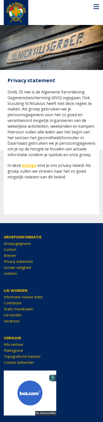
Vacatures (12, 321)
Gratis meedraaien (19, 309)
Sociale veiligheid (17, 267)
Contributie (13, 303)
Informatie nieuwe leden (23, 297)
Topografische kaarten (22, 356)
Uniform (10, 273)
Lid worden (13, 315)
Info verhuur (14, 344)
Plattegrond (13, 350)
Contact (10, 249)
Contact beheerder (19, 362)
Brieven (10, 255)
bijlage (29, 165)
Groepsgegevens (17, 243)
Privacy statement (18, 261)
